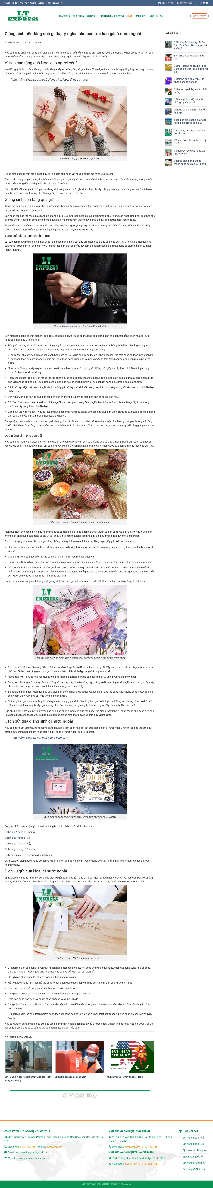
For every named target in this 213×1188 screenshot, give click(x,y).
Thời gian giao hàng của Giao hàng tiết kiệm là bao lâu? (190, 121)
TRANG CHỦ (64, 16)
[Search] (161, 16)
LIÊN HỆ (153, 16)
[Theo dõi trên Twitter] (204, 3)
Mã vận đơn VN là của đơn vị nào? (190, 142)
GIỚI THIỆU (78, 16)
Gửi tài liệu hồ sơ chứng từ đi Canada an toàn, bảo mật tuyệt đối (191, 68)
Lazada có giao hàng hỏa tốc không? (190, 111)
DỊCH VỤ (91, 16)
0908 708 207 (146, 1023)
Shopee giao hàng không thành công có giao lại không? (190, 162)
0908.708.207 (54, 1146)
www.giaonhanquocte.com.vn (33, 1158)
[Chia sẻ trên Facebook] (65, 1095)
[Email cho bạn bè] (77, 1095)
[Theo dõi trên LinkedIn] (207, 3)
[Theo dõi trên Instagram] (201, 3)
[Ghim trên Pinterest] (82, 1095)
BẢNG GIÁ (140, 16)
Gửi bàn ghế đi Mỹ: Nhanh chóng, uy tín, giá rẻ (188, 101)
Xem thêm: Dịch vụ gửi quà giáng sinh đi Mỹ (40, 738)
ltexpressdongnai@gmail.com (32, 1152)
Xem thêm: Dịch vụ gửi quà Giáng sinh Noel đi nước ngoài (49, 79)
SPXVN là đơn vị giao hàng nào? (70, 1077)
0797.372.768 (149, 1146)
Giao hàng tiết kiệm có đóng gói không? (189, 132)
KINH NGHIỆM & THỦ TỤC (112, 16)
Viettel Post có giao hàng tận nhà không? (190, 152)
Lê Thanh (37, 43)
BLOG (130, 16)
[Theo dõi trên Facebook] (198, 3)
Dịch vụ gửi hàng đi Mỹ (17, 843)
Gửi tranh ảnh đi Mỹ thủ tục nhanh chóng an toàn (189, 80)
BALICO (127, 1184)
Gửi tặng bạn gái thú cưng (22, 701)
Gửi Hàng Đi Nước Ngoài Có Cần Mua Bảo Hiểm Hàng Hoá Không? (190, 45)
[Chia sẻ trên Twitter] (71, 1095)
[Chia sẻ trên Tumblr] (94, 1095)
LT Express (85, 56)
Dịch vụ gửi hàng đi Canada (20, 849)
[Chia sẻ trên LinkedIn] (88, 1095)
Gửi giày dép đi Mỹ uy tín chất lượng (125, 1077)
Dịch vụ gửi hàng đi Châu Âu (20, 832)
